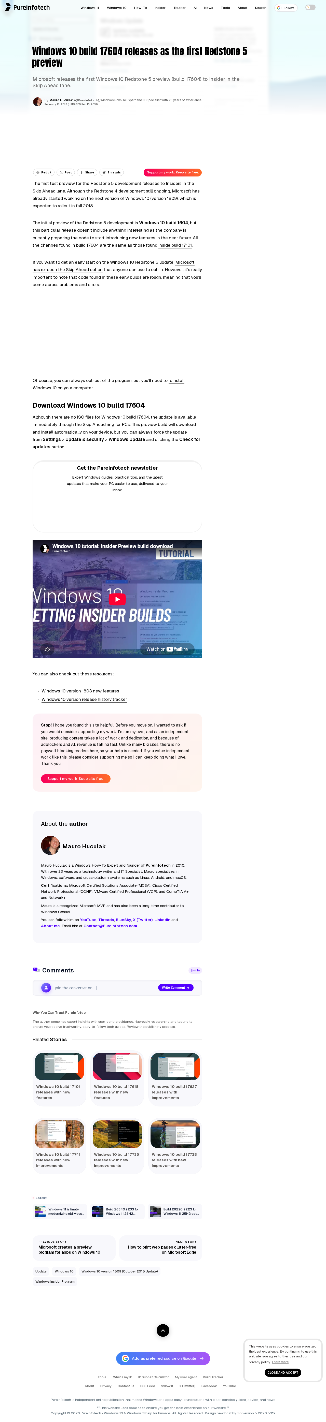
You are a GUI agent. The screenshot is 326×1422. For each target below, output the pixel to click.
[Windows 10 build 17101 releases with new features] (59, 1066)
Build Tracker (213, 1377)
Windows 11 (89, 7)
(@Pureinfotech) (87, 100)
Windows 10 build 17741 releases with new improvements (58, 1160)
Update (41, 1271)
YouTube (229, 1386)
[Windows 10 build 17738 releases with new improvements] (175, 1134)
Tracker (179, 7)
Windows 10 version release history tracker (84, 699)
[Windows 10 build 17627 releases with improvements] (175, 1066)
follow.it (167, 1386)
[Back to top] (163, 1330)
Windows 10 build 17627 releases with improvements (174, 1092)
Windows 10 (117, 7)
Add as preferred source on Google (164, 1358)
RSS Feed (147, 1386)
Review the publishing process (151, 1026)
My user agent (186, 1377)
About (242, 7)
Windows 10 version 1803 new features (80, 691)
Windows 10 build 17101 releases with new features (58, 1092)
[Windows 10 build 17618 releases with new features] (117, 1066)
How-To (140, 7)
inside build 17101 (175, 245)
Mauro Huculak (61, 100)
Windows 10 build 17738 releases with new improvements (174, 1160)
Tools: (102, 1377)
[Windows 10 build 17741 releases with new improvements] (59, 1134)
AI (195, 7)
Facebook (209, 1386)
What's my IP (122, 1377)
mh (239, 1413)
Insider (160, 7)
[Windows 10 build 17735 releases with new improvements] (117, 1134)
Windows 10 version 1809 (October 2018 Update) (120, 1271)
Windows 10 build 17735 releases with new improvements (116, 1160)
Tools (225, 7)
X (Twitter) (187, 1386)
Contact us (126, 1386)
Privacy (106, 1386)
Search (261, 7)
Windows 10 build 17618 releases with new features (116, 1092)
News (208, 7)
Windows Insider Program (55, 1281)
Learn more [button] (280, 1362)
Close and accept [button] (282, 1372)
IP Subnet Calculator (153, 1377)
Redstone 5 (94, 223)
